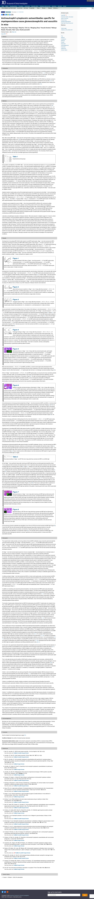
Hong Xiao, (4, 28)
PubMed (15, 753)
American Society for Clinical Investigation (19, 895)
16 (2, 638)
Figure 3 (16, 299)
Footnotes (63, 46)
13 (43, 635)
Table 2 (15, 457)
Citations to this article (67, 29)
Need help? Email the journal (67, 23)
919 (25, 735)
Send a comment (64, 18)
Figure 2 (16, 287)
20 (37, 642)
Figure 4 (16, 330)
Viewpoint (50, 8)
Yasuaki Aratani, (46, 28)
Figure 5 (16, 349)
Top (62, 36)
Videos (38, 8)
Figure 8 (16, 509)
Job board (60, 6)
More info (14, 32)
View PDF (3, 34)
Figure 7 (16, 492)
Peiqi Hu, (22, 28)
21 (39, 642)
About (3, 6)
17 (35, 640)
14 (54, 637)
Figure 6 (16, 385)
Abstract (63, 37)
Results (62, 42)
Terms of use (64, 20)
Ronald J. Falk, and (12, 30)
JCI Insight (91, 0)
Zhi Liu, (27, 28)
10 (40, 146)
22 (51, 662)
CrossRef (19, 753)
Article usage (64, 28)
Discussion (63, 43)
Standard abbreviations (66, 21)
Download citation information (67, 16)
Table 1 (15, 156)
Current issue (19, 8)
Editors (6, 6)
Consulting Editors (13, 6)
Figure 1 (16, 258)
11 (41, 635)
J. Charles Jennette (24, 30)
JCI (14, 852)
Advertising (54, 6)
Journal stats (27, 6)
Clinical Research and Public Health (9, 8)
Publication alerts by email (45, 6)
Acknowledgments (65, 45)
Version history (64, 50)
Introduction (63, 39)
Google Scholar (25, 753)
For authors (21, 6)
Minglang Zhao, (36, 28)
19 (37, 640)
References (63, 48)
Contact (64, 6)
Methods (63, 40)
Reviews (43, 8)
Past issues (26, 8)
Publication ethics (34, 6)
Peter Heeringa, (13, 28)
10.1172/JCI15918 (20, 12)
